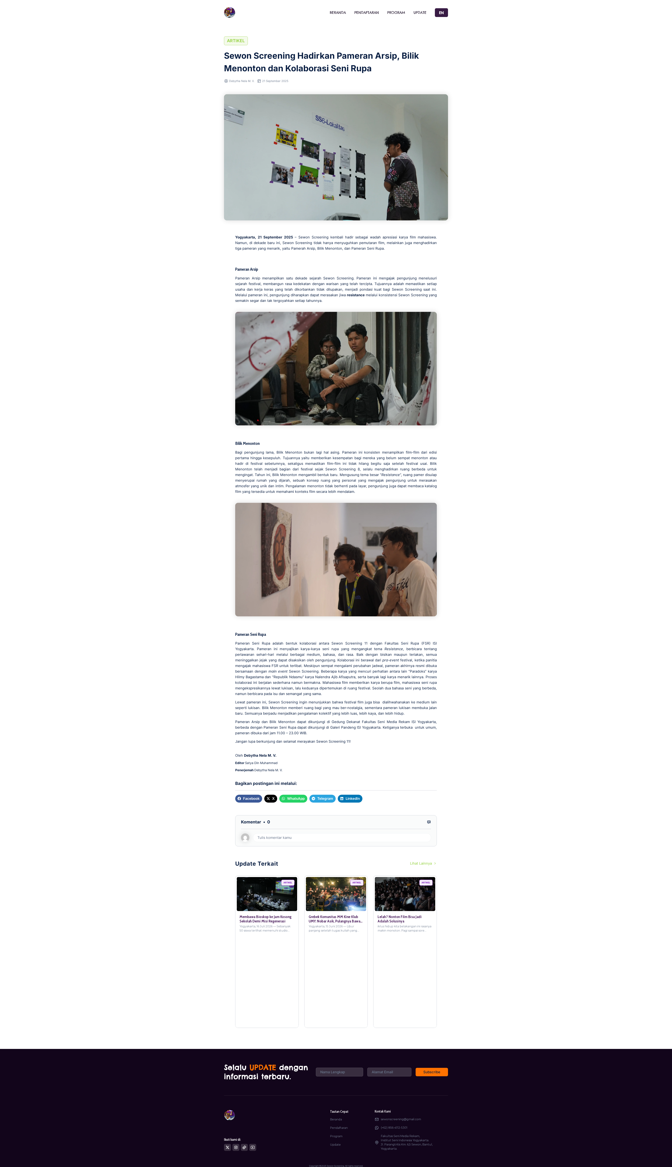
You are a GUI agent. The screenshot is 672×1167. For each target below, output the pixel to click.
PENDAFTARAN (366, 12)
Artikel (236, 40)
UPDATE (420, 12)
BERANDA (338, 12)
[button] (248, 799)
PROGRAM (396, 12)
